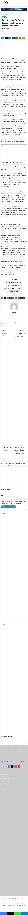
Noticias (7, 14)
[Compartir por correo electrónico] (21, 298)
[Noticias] (6, 3)
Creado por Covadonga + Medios (14, 900)
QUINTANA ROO (9, 288)
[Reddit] (16, 298)
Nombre (3, 483)
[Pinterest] (13, 298)
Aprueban (14, 279)
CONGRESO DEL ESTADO (14, 282)
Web (2, 495)
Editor (4, 31)
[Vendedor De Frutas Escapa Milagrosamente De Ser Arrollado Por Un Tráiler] (21, 392)
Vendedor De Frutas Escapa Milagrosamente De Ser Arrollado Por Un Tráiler (20, 449)
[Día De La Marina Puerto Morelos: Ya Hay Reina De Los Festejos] (7, 325)
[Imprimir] (24, 298)
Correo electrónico (6, 489)
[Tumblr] (10, 298)
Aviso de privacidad (5, 780)
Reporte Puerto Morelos (6, 778)
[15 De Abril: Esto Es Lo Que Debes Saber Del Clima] (7, 392)
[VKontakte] (19, 298)
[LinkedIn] (8, 298)
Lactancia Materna (14, 285)
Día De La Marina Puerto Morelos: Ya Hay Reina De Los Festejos (7, 332)
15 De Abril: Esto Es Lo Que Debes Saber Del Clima (7, 448)
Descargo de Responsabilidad (8, 783)
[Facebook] (2, 298)
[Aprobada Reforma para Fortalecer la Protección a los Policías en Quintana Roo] (21, 325)
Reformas (20, 288)
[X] (5, 298)
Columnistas (4, 774)
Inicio (3, 14)
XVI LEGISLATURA (14, 292)
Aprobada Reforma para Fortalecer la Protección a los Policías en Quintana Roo (20, 332)
